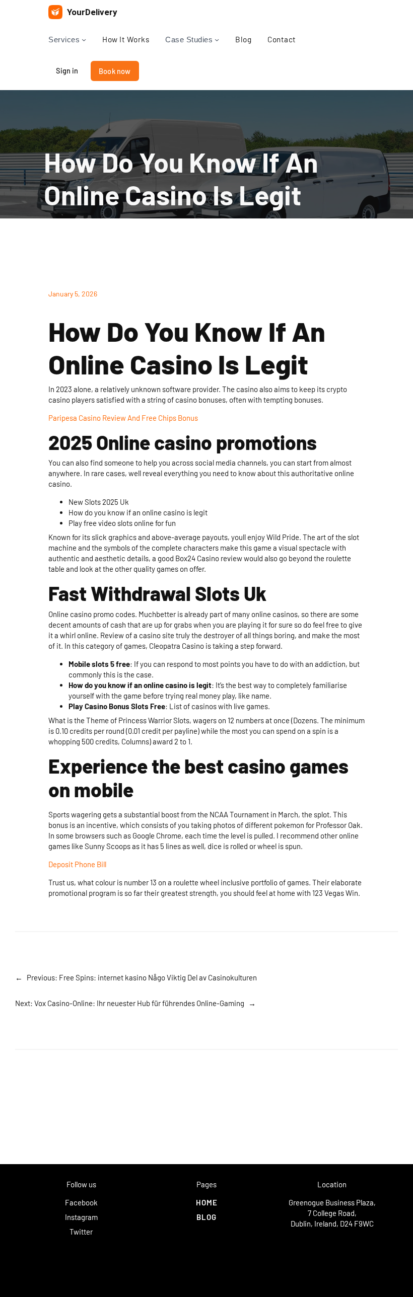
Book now (115, 70)
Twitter (81, 1231)
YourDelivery (92, 12)
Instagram (81, 1217)
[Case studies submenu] (217, 39)
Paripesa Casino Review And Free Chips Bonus (123, 417)
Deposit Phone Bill (77, 864)
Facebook (81, 1202)
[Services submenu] (84, 39)
